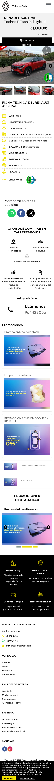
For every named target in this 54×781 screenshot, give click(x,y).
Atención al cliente (11, 702)
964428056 (35, 312)
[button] (19, 546)
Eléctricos (7, 670)
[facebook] (21, 213)
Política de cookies (12, 727)
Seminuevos (8, 674)
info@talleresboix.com (19, 645)
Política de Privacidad (13, 731)
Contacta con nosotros (18, 624)
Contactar (28, 40)
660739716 (12, 640)
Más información (33, 774)
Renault (6, 662)
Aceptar (9, 778)
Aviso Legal (8, 723)
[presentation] (3, 66)
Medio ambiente (10, 695)
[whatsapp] (11, 213)
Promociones (9, 699)
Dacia (5, 666)
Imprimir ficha (28, 298)
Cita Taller (7, 691)
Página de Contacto (12, 631)
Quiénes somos (10, 719)
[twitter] (30, 213)
